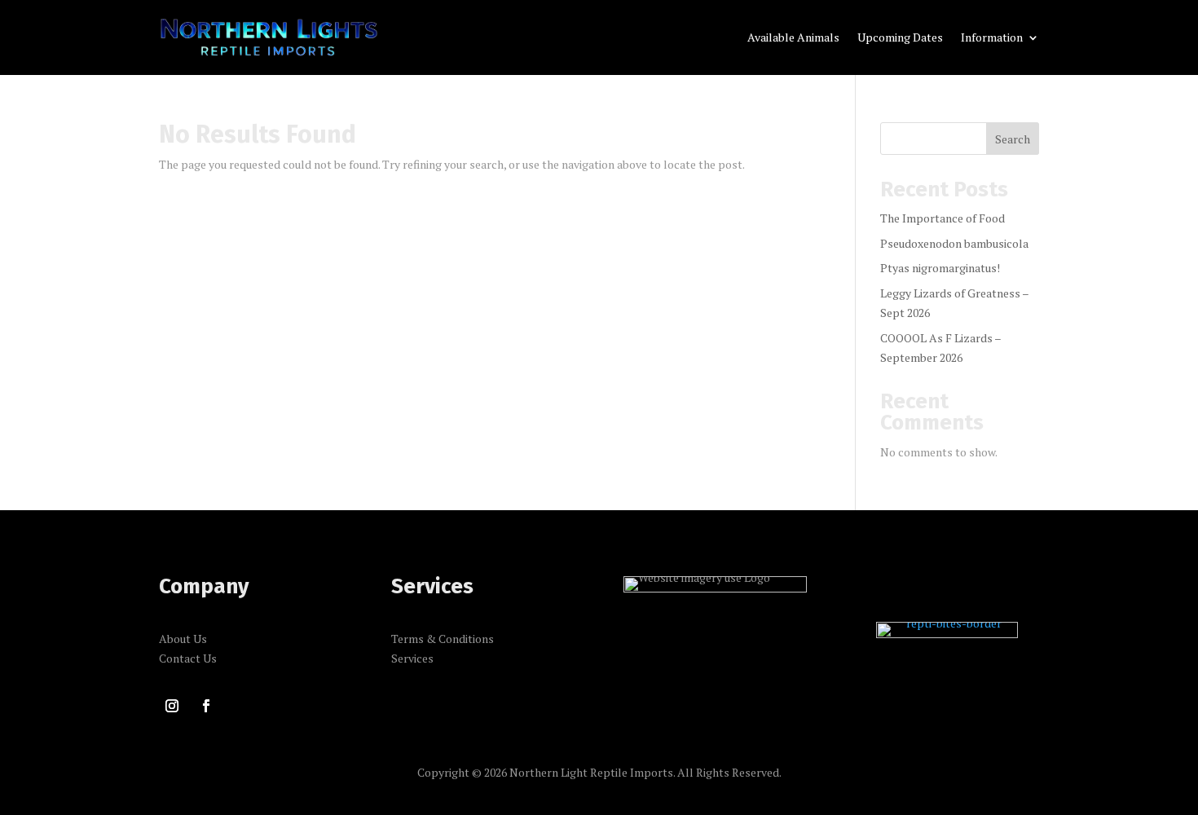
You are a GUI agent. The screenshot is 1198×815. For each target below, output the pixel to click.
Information (992, 38)
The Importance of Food (942, 218)
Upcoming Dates (900, 38)
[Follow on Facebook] (206, 706)
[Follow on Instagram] (172, 706)
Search (1012, 139)
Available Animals (793, 38)
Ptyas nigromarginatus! (940, 267)
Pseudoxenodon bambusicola (954, 243)
